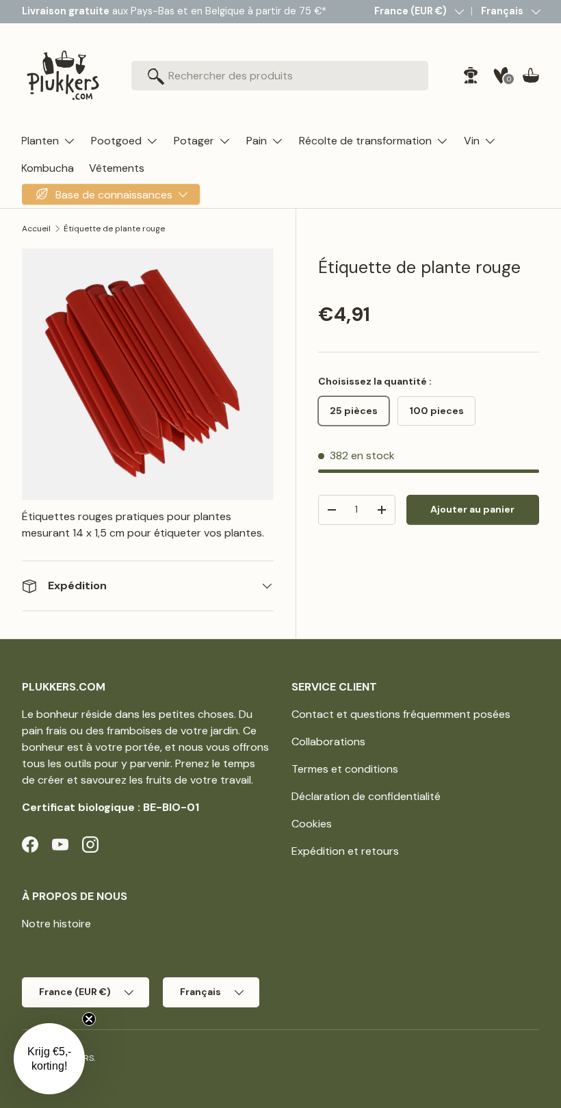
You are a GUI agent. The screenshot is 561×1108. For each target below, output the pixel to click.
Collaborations (328, 741)
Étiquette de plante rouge (114, 228)
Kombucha (47, 168)
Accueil (36, 228)
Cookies (311, 823)
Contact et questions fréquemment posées (400, 714)
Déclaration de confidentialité (366, 796)
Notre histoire (56, 923)
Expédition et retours (345, 851)
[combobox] (279, 75)
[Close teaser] (89, 1019)
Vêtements (116, 168)
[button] (531, 75)
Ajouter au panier (472, 509)
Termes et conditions (344, 769)
